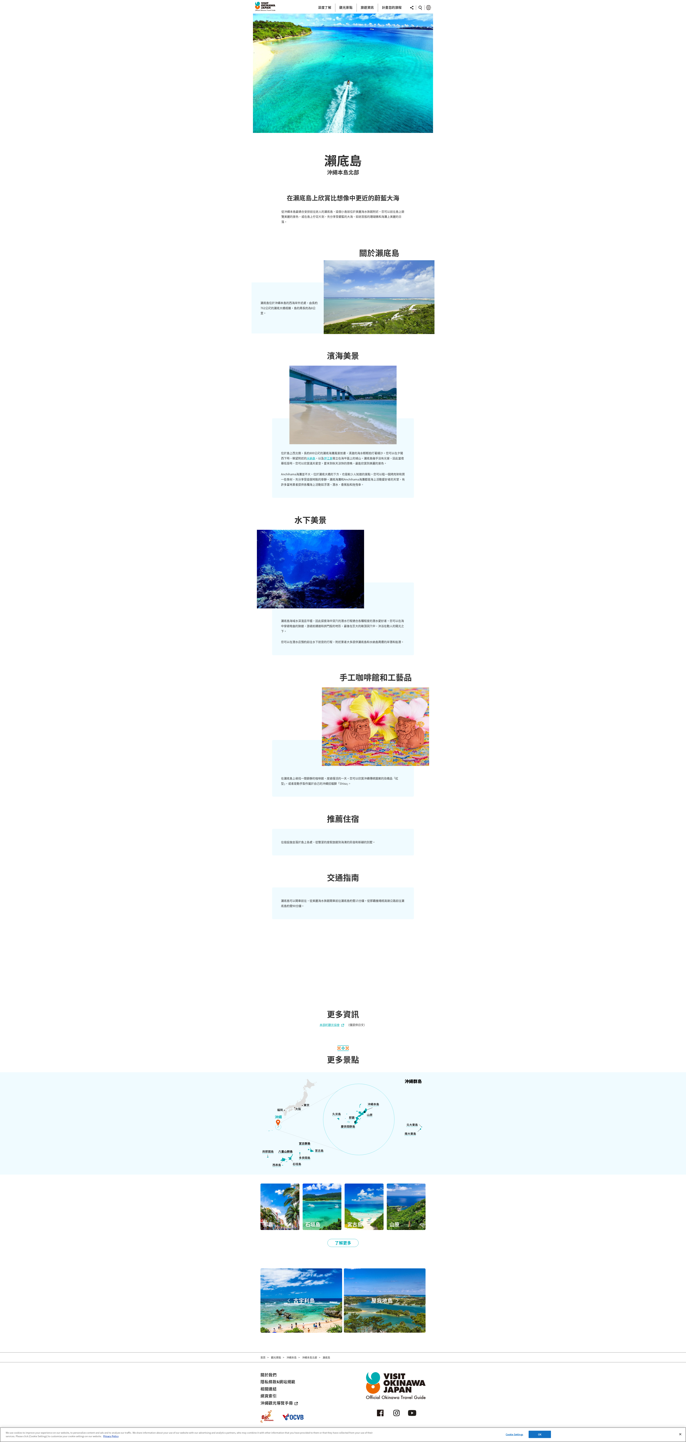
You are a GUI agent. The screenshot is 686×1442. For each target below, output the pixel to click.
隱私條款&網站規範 (277, 1381)
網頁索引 (268, 1395)
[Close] (680, 1434)
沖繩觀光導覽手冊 (276, 1403)
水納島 (311, 458)
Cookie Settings (514, 1434)
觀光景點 (276, 1357)
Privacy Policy (111, 1436)
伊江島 (328, 458)
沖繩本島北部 (309, 1357)
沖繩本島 (292, 1357)
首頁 (262, 1357)
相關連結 (268, 1388)
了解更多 (343, 1242)
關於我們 (268, 1374)
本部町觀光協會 (330, 1025)
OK (539, 1434)
